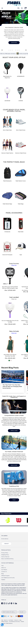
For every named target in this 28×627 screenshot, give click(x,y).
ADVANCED (7, 100)
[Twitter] (14, 603)
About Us (3, 567)
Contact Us (4, 571)
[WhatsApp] (7, 603)
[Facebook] (2, 603)
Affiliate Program (5, 575)
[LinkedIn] (16, 603)
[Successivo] (26, 50)
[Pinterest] (11, 603)
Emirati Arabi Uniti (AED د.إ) (8, 611)
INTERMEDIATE (20, 76)
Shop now (14, 265)
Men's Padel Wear (7, 130)
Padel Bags (20, 203)
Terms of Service (5, 556)
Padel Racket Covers (21, 181)
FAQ (2, 565)
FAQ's (14, 499)
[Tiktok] (9, 603)
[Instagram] (4, 603)
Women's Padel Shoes (20, 153)
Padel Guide (14, 430)
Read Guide (14, 465)
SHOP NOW (14, 42)
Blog (2, 573)
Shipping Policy (5, 554)
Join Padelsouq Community (8, 577)
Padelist (3, 579)
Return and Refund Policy (7, 558)
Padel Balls (20, 231)
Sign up (6, 543)
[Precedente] (2, 50)
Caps (21, 254)
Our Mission (4, 569)
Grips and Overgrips (7, 254)
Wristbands (7, 231)
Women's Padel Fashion (7, 153)
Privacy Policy (4, 552)
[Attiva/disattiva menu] (2, 8)
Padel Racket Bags (7, 203)
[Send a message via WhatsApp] (2, 624)
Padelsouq (10, 623)
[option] (14, 29)
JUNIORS (20, 100)
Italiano (22, 611)
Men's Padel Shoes (20, 130)
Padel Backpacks (7, 181)
